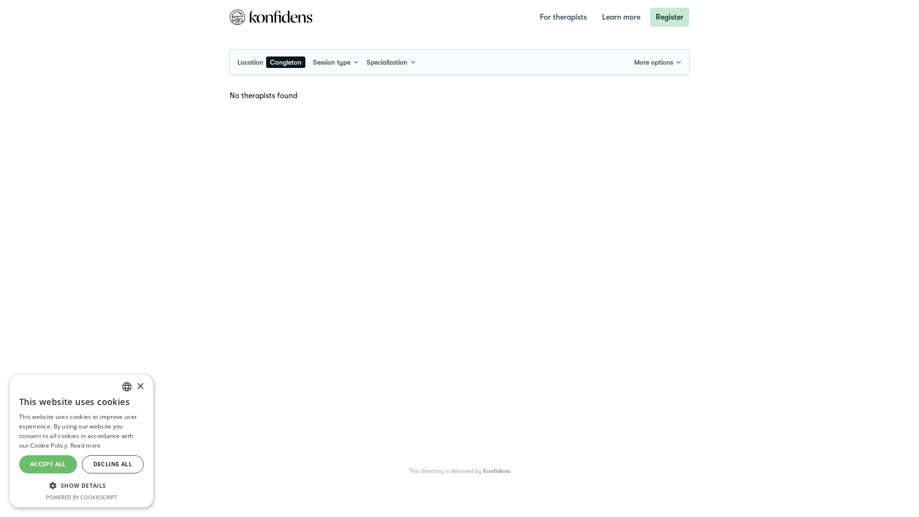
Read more (85, 445)
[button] (81, 485)
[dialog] (81, 441)
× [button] (140, 386)
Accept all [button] (48, 464)
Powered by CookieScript (81, 497)
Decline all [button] (112, 464)
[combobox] (271, 62)
